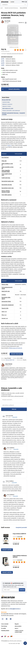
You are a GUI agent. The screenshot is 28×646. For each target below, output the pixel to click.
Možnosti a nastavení (7, 104)
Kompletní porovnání (21, 527)
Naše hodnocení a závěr (7, 108)
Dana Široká (8, 358)
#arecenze (4, 612)
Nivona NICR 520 (6, 99)
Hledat (25, 4)
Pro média (3, 628)
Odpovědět (14, 417)
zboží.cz (9, 145)
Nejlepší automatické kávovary (15, 53)
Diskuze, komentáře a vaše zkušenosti (11, 110)
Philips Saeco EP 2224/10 (15, 348)
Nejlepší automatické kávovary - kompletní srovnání (13, 113)
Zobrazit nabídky (7, 549)
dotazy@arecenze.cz (15, 608)
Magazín (17, 624)
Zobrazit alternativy (14, 89)
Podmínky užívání (5, 630)
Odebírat (22, 589)
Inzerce (16, 628)
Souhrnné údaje (6, 102)
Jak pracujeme (18, 626)
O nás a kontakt (4, 624)
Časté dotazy (4, 626)
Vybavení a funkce (6, 106)
